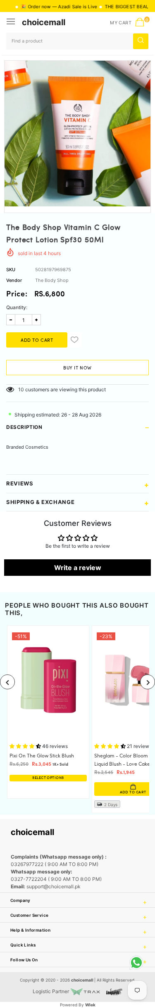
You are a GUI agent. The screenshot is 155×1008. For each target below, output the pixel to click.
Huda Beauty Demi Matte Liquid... (79, 970)
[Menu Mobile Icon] (12, 22)
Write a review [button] (77, 567)
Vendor (14, 280)
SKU (10, 269)
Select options (48, 778)
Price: (17, 294)
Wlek (90, 1004)
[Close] (122, 959)
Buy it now (77, 368)
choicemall (43, 22)
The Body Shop (52, 280)
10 (21, 389)
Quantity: (16, 307)
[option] (77, 133)
